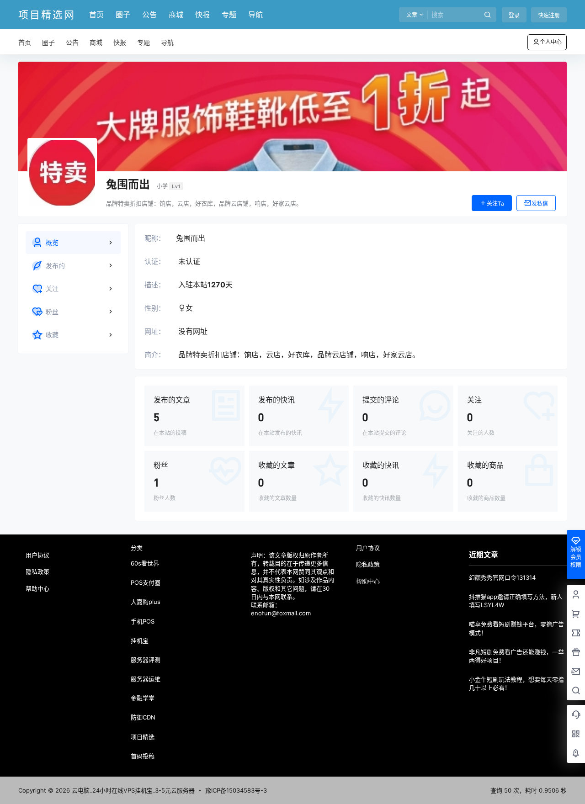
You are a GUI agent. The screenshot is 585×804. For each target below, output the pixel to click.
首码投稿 (142, 756)
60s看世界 (145, 563)
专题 (229, 14)
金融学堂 (142, 698)
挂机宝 (140, 640)
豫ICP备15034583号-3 (236, 790)
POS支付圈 (145, 582)
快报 (202, 14)
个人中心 (551, 41)
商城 (176, 14)
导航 (255, 14)
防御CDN (143, 717)
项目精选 (142, 737)
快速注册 (549, 15)
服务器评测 (145, 659)
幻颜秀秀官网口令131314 (502, 577)
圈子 (123, 14)
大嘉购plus (145, 601)
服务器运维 (145, 678)
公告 (149, 14)
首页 (96, 14)
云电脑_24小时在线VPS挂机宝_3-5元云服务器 (132, 790)
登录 (514, 15)
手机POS (142, 621)
